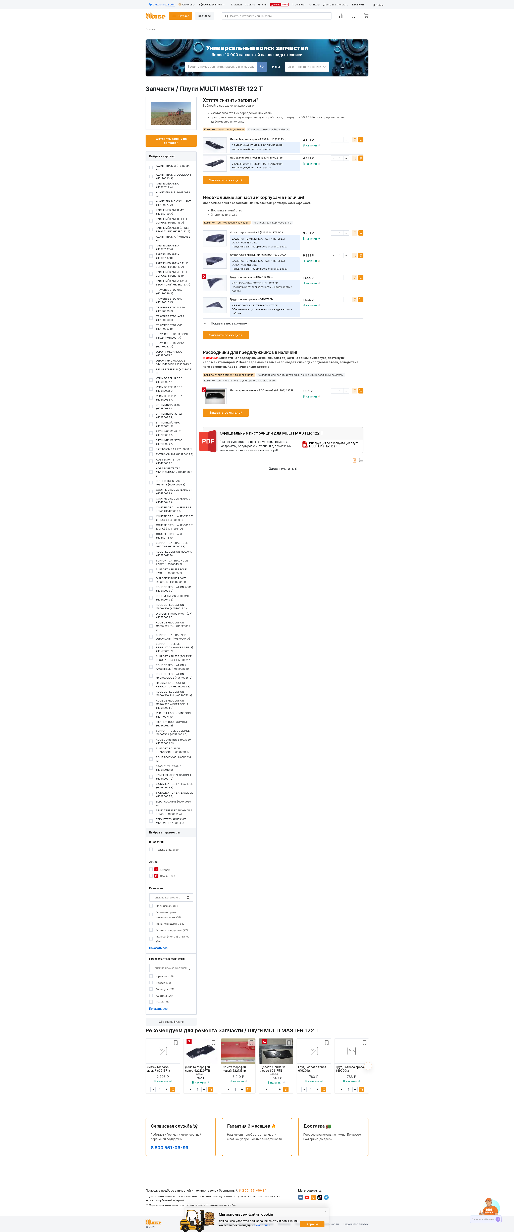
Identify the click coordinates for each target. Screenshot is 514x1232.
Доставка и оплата (335, 4)
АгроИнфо (298, 4)
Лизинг (262, 4)
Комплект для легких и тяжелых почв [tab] (228, 374)
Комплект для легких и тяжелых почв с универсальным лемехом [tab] (300, 374)
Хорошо (312, 1224)
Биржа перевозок (356, 1224)
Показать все (158, 948)
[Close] (325, 1211)
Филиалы (314, 4)
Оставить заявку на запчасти (171, 141)
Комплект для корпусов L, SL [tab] (272, 222)
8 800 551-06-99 (169, 1147)
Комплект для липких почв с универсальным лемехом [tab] (239, 380)
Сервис (250, 4)
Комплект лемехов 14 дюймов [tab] (224, 129)
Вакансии (358, 4)
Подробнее (262, 1225)
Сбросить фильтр (171, 1021)
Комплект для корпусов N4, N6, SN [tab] (226, 222)
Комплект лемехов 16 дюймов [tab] (268, 129)
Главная (236, 4)
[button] (226, 323)
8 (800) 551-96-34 (252, 1190)
